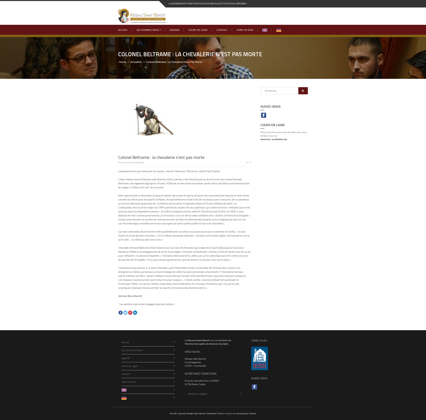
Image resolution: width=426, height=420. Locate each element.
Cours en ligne (198, 29)
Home (122, 61)
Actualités (136, 61)
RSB (142, 162)
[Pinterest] (130, 313)
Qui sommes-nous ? (149, 29)
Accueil (123, 29)
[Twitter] (125, 313)
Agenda (174, 29)
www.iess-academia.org (273, 139)
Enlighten (228, 413)
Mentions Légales (197, 393)
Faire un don (245, 29)
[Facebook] (120, 313)
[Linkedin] (135, 313)
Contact (222, 29)
